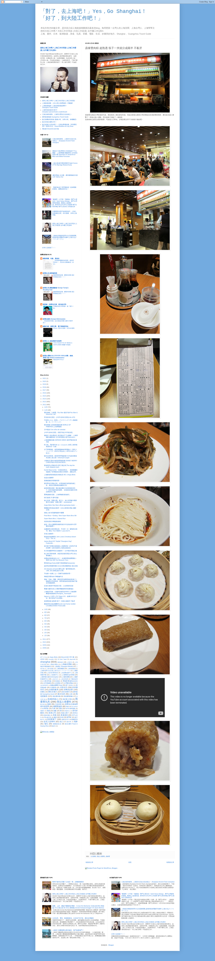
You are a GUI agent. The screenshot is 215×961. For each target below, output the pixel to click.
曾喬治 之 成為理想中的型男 (52, 341)
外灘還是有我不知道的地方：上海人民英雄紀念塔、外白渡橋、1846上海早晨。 (64, 213)
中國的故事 (74, 679)
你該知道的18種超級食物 (52, 521)
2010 (44, 642)
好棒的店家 (68, 690)
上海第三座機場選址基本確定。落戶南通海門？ (68, 930)
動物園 (57, 681)
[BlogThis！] (93, 853)
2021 (44, 378)
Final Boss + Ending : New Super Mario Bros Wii (60, 515)
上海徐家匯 (60, 668)
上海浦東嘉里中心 (66, 672)
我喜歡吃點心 (53, 699)
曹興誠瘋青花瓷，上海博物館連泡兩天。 (57, 494)
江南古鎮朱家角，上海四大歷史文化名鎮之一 (57, 114)
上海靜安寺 (55, 679)
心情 (70, 694)
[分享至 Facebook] (98, 853)
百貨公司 (52, 713)
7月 (45, 618)
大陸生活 (63, 687)
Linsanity (51, 659)
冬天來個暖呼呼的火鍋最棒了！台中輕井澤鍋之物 (60, 551)
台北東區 (93, 856)
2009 (44, 645)
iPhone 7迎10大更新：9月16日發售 (64, 328)
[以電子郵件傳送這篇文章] (91, 853)
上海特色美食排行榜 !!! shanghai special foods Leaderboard (54, 111)
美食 (54, 715)
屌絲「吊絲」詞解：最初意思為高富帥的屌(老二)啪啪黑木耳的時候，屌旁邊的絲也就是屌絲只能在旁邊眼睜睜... (60, 581)
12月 (46, 407)
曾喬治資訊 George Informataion (54, 319)
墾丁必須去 (69, 685)
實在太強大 (52, 692)
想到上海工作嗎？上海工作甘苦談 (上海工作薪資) (58, 101)
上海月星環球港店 (52, 672)
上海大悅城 (49, 668)
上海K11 (69, 662)
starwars (60, 662)
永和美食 (45, 708)
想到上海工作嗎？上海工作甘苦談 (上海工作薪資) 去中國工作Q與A (64, 224)
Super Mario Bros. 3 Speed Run (55, 518)
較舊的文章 (170, 862)
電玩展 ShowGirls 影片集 (50, 129)
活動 (60, 708)
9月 (45, 612)
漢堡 (48, 711)
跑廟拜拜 (74, 719)
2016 (44, 393)
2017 (44, 390)
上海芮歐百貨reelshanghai (49, 677)
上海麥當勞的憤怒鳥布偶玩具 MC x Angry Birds (59, 475)
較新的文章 (89, 862)
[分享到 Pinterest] (100, 853)
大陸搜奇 (53, 687)
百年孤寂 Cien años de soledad (54, 429)
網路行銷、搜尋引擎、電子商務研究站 (55, 326)
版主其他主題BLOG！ (49, 122)
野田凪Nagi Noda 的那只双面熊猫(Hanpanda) (59, 563)
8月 (45, 615)
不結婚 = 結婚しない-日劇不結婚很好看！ (58, 573)
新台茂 (42, 704)
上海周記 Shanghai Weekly (63, 666)
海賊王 (42, 710)
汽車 (53, 708)
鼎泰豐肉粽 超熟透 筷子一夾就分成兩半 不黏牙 (59, 601)
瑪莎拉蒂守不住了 (58, 359)
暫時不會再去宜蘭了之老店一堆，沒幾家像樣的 (68, 882)
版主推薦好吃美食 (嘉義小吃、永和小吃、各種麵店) (59, 119)
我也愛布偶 (56, 696)
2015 (44, 396)
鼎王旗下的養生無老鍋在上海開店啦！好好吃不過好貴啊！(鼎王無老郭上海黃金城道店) (60, 547)
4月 (45, 627)
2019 (44, 384)
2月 (45, 633)
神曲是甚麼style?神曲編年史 (53, 576)
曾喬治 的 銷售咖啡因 (50, 273)
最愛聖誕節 (57, 706)
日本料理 (58, 704)
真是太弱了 (65, 713)
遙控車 (69, 721)
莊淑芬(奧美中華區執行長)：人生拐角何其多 (58, 586)
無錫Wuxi (67, 710)
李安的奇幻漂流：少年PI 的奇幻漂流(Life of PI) (59, 417)
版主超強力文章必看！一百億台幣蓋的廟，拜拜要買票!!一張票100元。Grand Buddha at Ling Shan (59, 125)
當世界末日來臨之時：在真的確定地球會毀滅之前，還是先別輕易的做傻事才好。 (59, 484)
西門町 (69, 717)
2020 (44, 381)
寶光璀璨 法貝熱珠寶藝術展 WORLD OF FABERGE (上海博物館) (57, 425)
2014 (44, 399)
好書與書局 (53, 690)
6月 (45, 621)
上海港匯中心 (54, 675)
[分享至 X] (96, 853)
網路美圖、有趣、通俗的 (51, 258)
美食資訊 (64, 715)
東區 (67, 706)
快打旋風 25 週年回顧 (51, 497)
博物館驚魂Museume (70, 681)
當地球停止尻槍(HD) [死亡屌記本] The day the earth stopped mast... (59, 466)
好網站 (42, 692)
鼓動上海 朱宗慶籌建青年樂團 (54, 513)
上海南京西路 (66, 664)
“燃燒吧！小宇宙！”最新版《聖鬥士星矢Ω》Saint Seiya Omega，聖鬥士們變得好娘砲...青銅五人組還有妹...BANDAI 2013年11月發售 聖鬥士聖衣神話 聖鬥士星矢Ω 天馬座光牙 (64, 202)
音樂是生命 (57, 724)
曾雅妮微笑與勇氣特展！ (52, 480)
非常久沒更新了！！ (49, 248)
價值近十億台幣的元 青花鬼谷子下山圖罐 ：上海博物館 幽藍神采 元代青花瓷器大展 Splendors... (61, 436)
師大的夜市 (66, 692)
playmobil (72, 659)
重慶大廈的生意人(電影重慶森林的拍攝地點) (58, 589)
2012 (44, 405)
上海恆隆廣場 (71, 668)
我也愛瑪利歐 (68, 696)
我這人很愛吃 (101, 856)
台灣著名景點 (68, 683)
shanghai (45, 662)
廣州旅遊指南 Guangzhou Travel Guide (55, 117)
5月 (45, 624)
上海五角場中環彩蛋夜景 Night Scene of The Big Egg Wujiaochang (65, 164)
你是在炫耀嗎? (49, 478)
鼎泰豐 (108, 856)
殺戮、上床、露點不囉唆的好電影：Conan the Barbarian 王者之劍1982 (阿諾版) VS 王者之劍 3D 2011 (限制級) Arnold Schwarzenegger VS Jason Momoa (78, 907)
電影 (76, 722)
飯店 (53, 726)
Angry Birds (54, 657)
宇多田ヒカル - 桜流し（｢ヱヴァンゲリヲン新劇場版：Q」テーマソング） (60, 421)
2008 (44, 648)
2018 (44, 387)
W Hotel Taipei (62, 659)
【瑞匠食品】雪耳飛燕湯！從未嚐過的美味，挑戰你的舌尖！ (64, 188)
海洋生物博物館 (70, 708)
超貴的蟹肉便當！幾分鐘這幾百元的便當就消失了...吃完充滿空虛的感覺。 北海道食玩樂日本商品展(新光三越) (60, 490)
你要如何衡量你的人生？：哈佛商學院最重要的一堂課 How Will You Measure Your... (60, 559)
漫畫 (54, 711)
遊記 (61, 722)
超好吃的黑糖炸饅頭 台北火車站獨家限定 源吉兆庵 (61, 566)
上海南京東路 (53, 664)
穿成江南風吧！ (49, 534)
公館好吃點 (47, 681)
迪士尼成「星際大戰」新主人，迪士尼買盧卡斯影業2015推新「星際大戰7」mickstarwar (60, 501)
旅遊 (49, 704)
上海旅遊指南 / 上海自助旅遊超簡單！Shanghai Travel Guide (54, 106)
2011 (44, 639)
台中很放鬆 (47, 683)
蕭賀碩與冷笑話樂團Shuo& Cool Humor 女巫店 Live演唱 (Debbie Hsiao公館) (60, 605)
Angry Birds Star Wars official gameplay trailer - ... (60, 505)
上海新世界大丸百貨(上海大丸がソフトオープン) (55, 670)
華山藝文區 (47, 717)
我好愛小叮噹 (67, 699)
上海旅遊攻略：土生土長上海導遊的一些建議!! (57, 103)
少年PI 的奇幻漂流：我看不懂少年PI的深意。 (59, 432)
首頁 (129, 862)
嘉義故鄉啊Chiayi (56, 685)
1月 (45, 635)
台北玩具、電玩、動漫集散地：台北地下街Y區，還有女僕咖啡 (73, 918)
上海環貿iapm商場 (68, 675)
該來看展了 (51, 719)
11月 (46, 410)
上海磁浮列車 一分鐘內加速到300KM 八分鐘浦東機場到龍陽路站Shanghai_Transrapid (60, 592)
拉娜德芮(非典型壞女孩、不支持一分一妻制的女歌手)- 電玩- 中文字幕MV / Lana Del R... (60, 530)
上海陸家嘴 (66, 677)
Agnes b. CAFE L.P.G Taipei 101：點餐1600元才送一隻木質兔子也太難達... (60, 597)
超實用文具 (65, 719)
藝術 (55, 717)
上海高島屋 (64, 679)
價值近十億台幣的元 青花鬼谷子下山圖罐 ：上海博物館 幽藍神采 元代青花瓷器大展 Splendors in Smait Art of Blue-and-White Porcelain (64, 153)
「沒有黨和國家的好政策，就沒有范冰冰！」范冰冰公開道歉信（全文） (63, 262)
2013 (44, 402)
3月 (45, 630)
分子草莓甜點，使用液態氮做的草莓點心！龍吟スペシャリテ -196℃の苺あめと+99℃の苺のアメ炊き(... (60, 451)
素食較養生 (46, 715)
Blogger (111, 945)
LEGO (42, 659)
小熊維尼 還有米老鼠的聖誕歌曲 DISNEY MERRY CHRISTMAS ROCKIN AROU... (60, 461)
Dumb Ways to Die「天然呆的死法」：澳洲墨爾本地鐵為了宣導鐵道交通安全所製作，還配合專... (61, 471)
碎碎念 (75, 713)
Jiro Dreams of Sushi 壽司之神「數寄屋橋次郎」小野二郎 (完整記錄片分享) (60, 570)
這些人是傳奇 (49, 722)
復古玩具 (61, 694)
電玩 (46, 724)
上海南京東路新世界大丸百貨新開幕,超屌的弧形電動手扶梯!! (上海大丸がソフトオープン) (64, 237)
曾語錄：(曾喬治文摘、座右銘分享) (54, 304)
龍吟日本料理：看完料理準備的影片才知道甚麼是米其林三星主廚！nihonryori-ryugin (60, 457)
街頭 (61, 717)
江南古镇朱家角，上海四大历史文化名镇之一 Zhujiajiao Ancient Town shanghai (64, 140)
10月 (46, 609)
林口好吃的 (74, 706)
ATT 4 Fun (43, 657)
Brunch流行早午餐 (67, 657)
